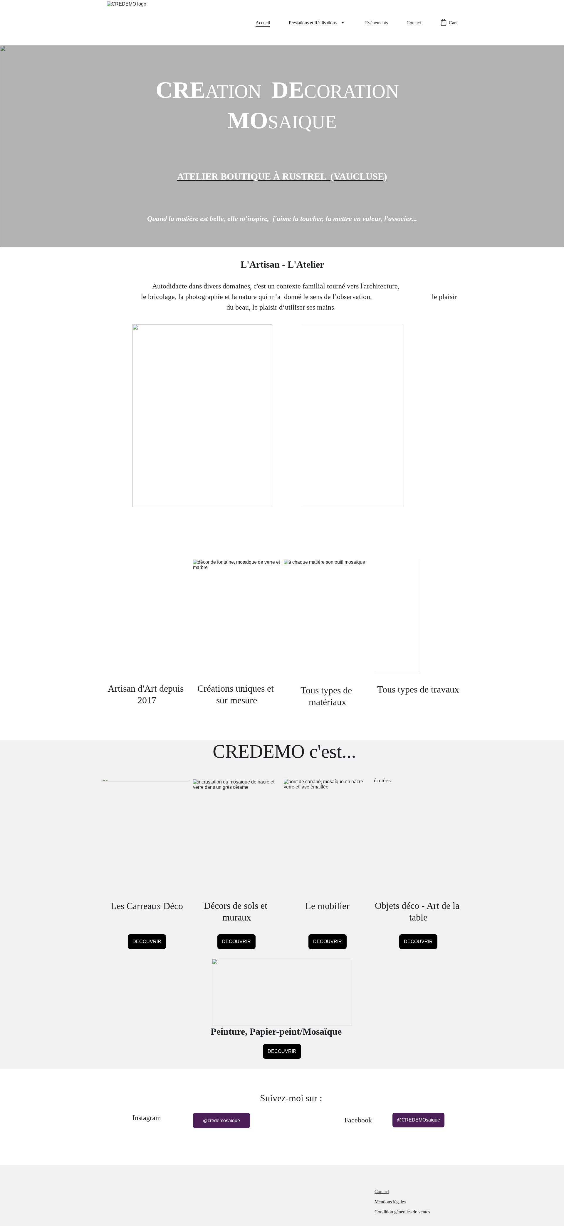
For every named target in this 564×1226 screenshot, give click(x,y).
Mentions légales (390, 1201)
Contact (414, 22)
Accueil (263, 22)
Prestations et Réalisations (313, 22)
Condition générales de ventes (402, 1211)
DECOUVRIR (146, 941)
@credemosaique (221, 1120)
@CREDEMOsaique (418, 1119)
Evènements (376, 22)
